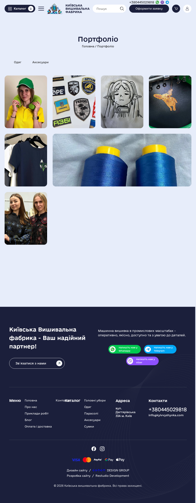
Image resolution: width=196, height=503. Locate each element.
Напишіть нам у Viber (145, 361)
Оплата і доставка (38, 426)
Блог (28, 420)
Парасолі (91, 413)
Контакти (63, 400)
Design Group (118, 470)
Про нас (31, 407)
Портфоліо (105, 46)
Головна (88, 46)
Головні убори (95, 400)
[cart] (176, 9)
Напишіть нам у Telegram (163, 349)
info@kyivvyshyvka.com (166, 415)
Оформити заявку (149, 8)
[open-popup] (41, 8)
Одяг (17, 62)
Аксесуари (40, 62)
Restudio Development (112, 475)
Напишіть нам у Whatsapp (128, 349)
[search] (123, 9)
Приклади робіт (37, 413)
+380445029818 (141, 2)
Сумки (89, 426)
